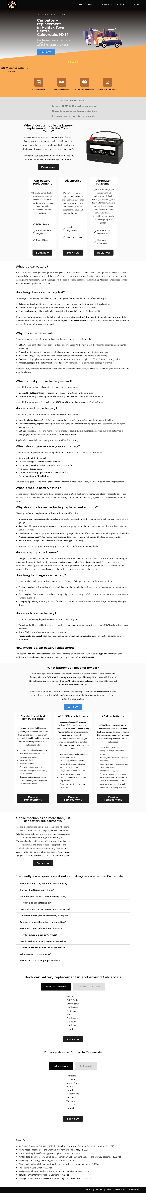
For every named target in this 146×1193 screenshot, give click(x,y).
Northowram (73, 1007)
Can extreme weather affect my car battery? (43, 922)
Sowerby (70, 1090)
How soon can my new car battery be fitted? (43, 947)
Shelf (69, 1014)
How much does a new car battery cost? (41, 928)
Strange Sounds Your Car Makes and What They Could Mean (47, 1178)
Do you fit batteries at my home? (37, 890)
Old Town (71, 1021)
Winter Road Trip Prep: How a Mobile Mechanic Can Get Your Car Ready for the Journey (60, 1156)
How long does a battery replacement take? (43, 941)
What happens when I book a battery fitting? (43, 896)
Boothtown (72, 1025)
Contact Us (99, 1189)
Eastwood (71, 1011)
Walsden (70, 1101)
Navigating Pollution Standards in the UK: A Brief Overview (47, 1171)
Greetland (71, 1104)
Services (109, 1189)
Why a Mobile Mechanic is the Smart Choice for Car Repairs (47, 1149)
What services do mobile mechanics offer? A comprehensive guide (50, 1164)
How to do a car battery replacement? (40, 960)
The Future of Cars (27, 1167)
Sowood (70, 1108)
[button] (73, 883)
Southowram (73, 1018)
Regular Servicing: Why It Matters (34, 1174)
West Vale (71, 996)
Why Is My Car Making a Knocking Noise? (38, 1160)
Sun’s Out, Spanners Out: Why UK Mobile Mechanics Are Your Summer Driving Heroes (60, 1146)
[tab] (56, 987)
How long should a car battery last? (38, 935)
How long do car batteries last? (36, 903)
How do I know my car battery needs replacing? (45, 909)
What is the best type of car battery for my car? (44, 915)
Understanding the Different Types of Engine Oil (42, 1153)
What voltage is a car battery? (35, 954)
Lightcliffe (71, 1075)
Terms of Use (120, 1189)
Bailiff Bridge (73, 1000)
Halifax (69, 1086)
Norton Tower (73, 1083)
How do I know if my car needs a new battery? (44, 883)
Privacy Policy (133, 1189)
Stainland (71, 1079)
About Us (88, 1189)
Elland (70, 1029)
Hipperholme (72, 1093)
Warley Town (73, 1003)
